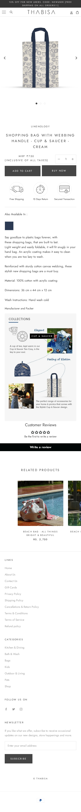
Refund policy (13, 626)
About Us (10, 574)
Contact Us (11, 581)
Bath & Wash (12, 654)
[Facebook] (6, 709)
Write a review (40, 447)
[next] (76, 58)
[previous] (5, 58)
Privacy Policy (13, 594)
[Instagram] (21, 709)
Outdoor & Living (15, 673)
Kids (7, 667)
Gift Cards (11, 587)
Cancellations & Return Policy (22, 607)
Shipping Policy (14, 600)
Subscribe (18, 759)
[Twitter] (13, 709)
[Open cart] (77, 12)
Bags (7, 660)
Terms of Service (14, 620)
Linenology (40, 126)
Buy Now (59, 171)
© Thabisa (40, 778)
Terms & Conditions (16, 613)
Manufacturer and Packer (19, 308)
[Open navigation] (4, 12)
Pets (7, 680)
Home (8, 568)
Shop (8, 686)
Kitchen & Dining (14, 647)
